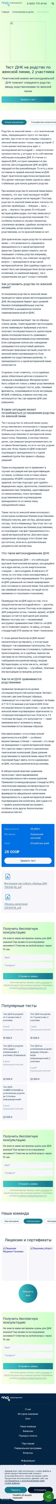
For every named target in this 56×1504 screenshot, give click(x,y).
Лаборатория (33, 1221)
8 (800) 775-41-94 (37, 3)
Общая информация (14, 122)
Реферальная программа (28, 1448)
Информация (28, 1460)
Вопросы (28, 1453)
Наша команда (28, 1426)
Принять (16, 1490)
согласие (45, 982)
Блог (28, 1418)
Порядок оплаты (28, 1435)
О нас (28, 1409)
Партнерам (28, 1443)
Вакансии (28, 1431)
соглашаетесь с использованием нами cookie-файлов (25, 1481)
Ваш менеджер (12, 1221)
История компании (28, 1414)
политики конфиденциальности (32, 988)
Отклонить (40, 1490)
